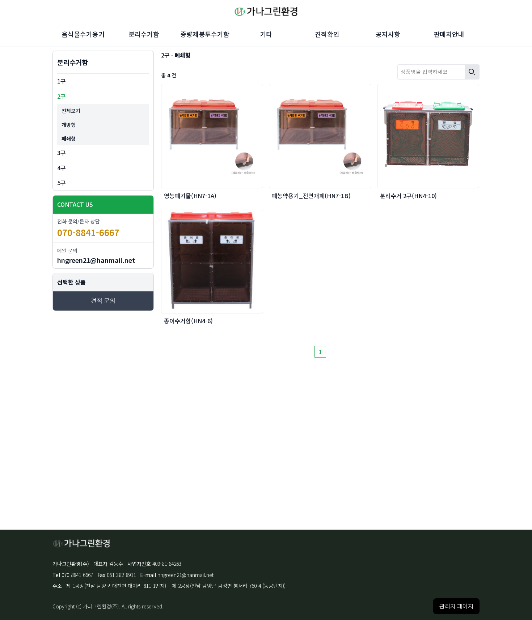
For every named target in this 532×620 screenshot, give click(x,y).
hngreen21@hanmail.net (96, 260)
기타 (266, 34)
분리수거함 (143, 34)
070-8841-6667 (88, 232)
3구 (61, 152)
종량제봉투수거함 (204, 34)
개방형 (69, 124)
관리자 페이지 (456, 606)
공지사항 (388, 34)
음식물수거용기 (83, 34)
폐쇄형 (69, 138)
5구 (61, 182)
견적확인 (327, 34)
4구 (61, 167)
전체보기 (71, 110)
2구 (61, 96)
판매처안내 (449, 34)
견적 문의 (103, 301)
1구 (61, 81)
